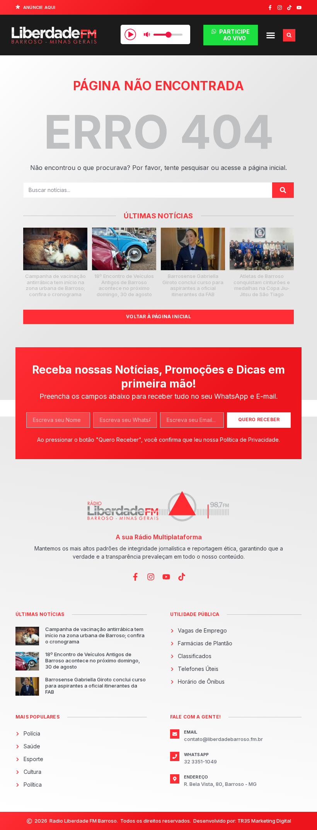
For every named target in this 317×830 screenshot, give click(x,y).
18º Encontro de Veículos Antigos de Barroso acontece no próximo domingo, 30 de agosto (124, 285)
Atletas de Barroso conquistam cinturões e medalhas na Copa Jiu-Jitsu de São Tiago (261, 285)
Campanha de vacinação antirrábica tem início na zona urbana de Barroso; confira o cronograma (55, 285)
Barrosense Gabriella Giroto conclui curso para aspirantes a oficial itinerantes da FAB (192, 285)
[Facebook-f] (270, 7)
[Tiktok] (289, 7)
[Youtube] (299, 7)
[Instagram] (279, 7)
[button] (271, 35)
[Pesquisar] (283, 190)
